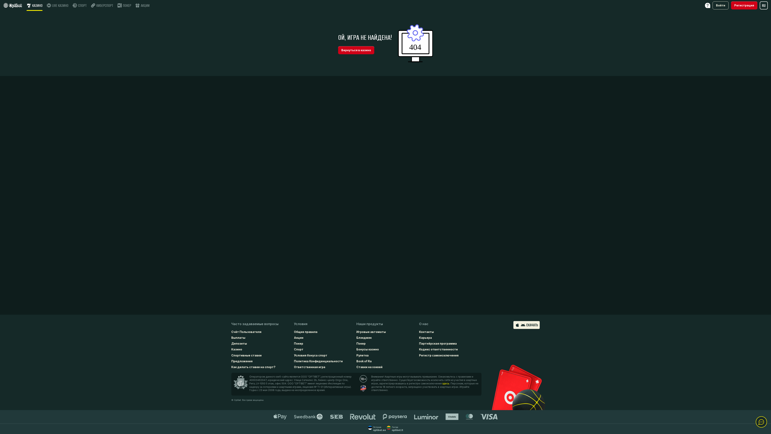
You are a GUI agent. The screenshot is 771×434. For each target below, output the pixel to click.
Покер (298, 343)
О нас (423, 324)
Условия (300, 324)
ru (764, 5)
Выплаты (238, 337)
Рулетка (362, 355)
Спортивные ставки (246, 355)
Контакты (426, 332)
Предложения (242, 361)
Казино (236, 349)
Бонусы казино (367, 349)
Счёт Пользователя (246, 332)
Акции (298, 337)
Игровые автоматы (371, 332)
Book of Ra (364, 361)
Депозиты (239, 343)
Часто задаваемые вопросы (254, 324)
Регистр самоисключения (439, 355)
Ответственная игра (309, 367)
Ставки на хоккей (369, 367)
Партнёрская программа (438, 343)
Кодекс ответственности (438, 349)
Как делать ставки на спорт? (253, 367)
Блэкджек (364, 337)
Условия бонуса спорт (310, 355)
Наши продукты (369, 324)
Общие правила (305, 332)
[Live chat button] (761, 422)
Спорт (298, 349)
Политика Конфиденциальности (318, 361)
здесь (445, 383)
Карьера (425, 337)
